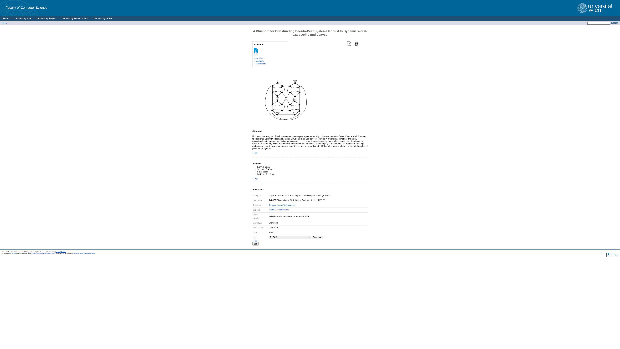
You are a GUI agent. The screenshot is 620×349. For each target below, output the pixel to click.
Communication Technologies (282, 205)
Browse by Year (23, 18)
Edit (255, 244)
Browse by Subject (46, 18)
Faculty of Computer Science (26, 7)
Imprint (58, 252)
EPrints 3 (14, 253)
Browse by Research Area (75, 18)
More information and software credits (84, 253)
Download (317, 237)
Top (255, 153)
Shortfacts (261, 64)
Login (4, 23)
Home (6, 18)
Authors (260, 61)
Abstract (260, 58)
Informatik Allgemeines (279, 210)
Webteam (63, 252)
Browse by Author (104, 18)
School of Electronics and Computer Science (43, 253)
